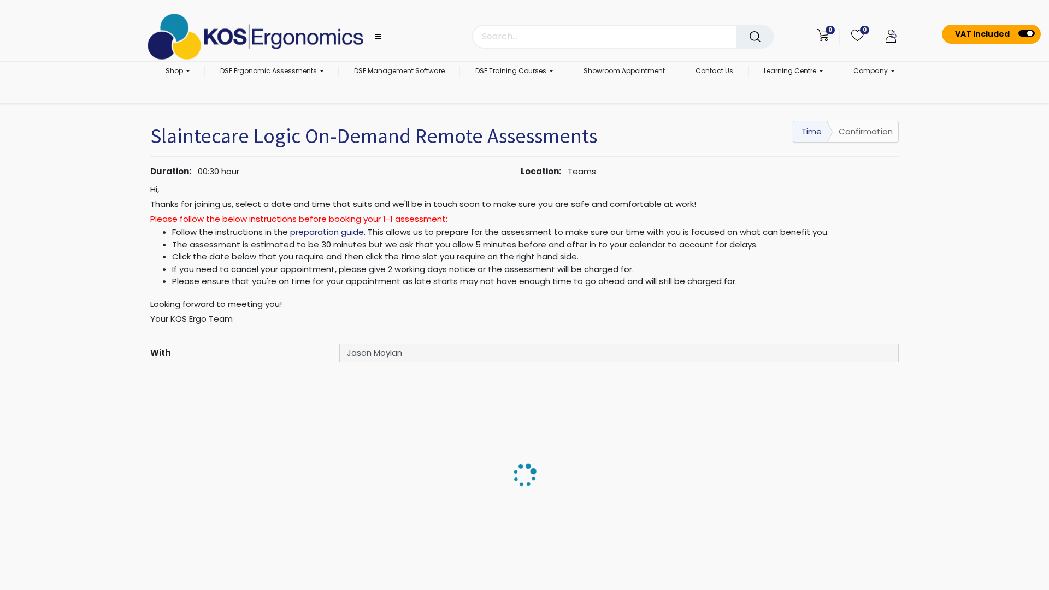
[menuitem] (399, 71)
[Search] (755, 37)
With (160, 352)
